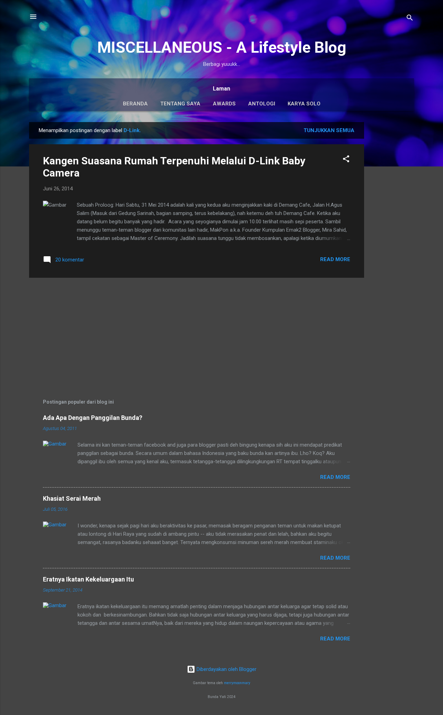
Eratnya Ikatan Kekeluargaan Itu (88, 579)
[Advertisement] (392, 226)
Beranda (135, 104)
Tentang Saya (180, 104)
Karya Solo (304, 104)
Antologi (261, 104)
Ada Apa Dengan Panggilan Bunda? (92, 417)
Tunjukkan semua (329, 130)
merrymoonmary (237, 683)
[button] (346, 160)
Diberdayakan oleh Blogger (225, 669)
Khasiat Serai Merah (72, 498)
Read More (335, 259)
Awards (224, 104)
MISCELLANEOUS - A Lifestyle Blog (221, 47)
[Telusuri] (410, 18)
